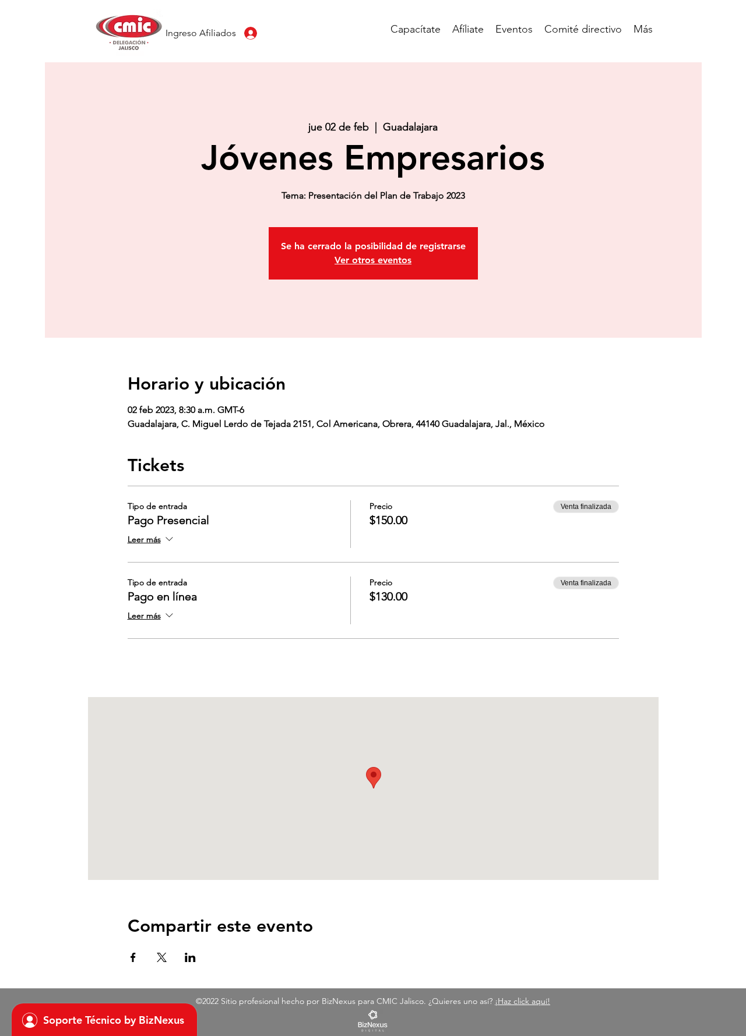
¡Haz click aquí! (522, 1001)
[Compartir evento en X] (161, 957)
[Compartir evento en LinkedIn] (190, 957)
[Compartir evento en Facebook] (133, 957)
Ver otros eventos (373, 260)
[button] (415, 29)
